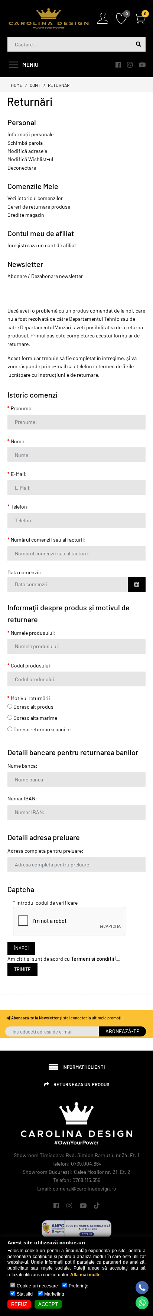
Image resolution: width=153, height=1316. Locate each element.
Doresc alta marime (34, 718)
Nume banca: (22, 766)
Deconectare (21, 167)
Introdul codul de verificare (47, 902)
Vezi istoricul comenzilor (35, 198)
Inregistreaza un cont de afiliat (41, 245)
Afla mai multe (85, 1274)
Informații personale (30, 134)
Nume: (18, 441)
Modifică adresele (27, 151)
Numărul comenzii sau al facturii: (48, 539)
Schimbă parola (25, 143)
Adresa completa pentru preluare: (45, 851)
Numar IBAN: (22, 798)
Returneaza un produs (81, 1084)
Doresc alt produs (32, 706)
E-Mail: (19, 474)
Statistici (25, 1294)
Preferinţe (78, 1286)
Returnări (59, 85)
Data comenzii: (24, 572)
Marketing (54, 1294)
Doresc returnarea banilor (41, 729)
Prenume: (22, 408)
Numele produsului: (33, 633)
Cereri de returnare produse (38, 206)
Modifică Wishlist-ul (30, 159)
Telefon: (20, 506)
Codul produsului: (31, 665)
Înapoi (21, 948)
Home (16, 85)
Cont (35, 85)
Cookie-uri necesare (37, 1286)
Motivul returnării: (31, 698)
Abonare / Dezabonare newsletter (45, 276)
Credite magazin (25, 215)
